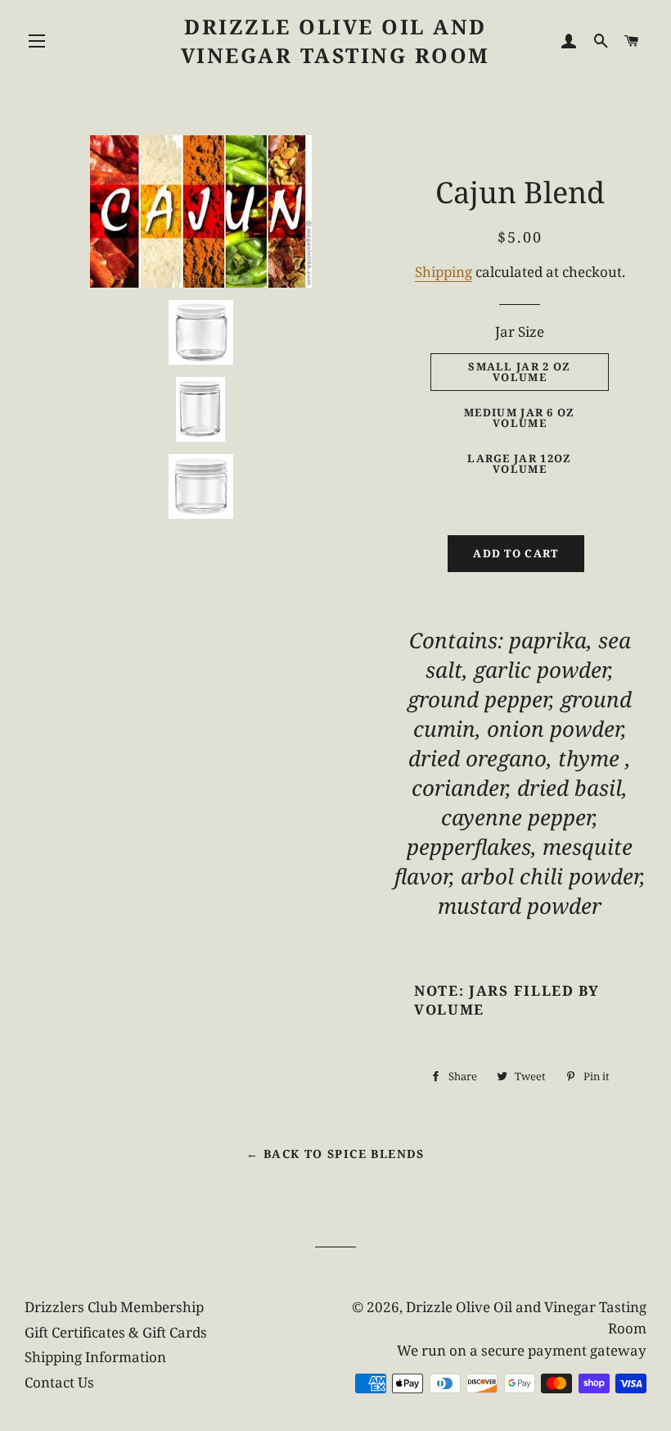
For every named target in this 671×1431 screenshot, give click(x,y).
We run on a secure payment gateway (521, 1350)
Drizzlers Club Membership (114, 1306)
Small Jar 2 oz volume (519, 371)
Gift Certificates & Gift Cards (116, 1332)
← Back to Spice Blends (335, 1153)
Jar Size (519, 331)
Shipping (443, 271)
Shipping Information (95, 1356)
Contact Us (59, 1382)
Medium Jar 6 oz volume (519, 417)
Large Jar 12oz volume (519, 463)
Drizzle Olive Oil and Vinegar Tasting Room (335, 40)
